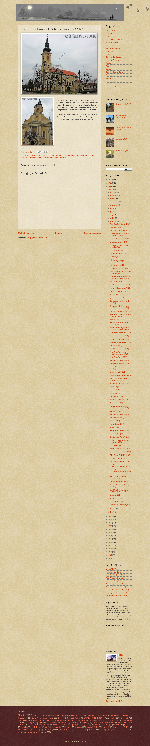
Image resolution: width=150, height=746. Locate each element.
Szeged (84, 723)
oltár (127, 727)
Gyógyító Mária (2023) (117, 319)
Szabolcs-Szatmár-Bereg (114, 72)
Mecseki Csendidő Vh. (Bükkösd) (117, 590)
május (112, 215)
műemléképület (93, 727)
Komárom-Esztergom (113, 60)
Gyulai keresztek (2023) (118, 372)
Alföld (21, 715)
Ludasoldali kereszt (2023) (119, 242)
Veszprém (109, 78)
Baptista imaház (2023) (118, 291)
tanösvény (64, 730)
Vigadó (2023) (114, 427)
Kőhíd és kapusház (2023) (119, 482)
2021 (110, 519)
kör (45, 727)
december (113, 192)
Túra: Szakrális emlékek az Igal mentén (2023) (120, 272)
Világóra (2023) (115, 390)
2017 (110, 532)
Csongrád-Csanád (112, 42)
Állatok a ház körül (32, 732)
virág (126, 730)
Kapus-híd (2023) (115, 387)
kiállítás (116, 725)
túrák (108, 730)
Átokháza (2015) (121, 139)
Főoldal (58, 233)
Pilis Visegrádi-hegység (32, 723)
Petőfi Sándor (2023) (117, 418)
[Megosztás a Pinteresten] (47, 152)
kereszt (39, 155)
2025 (110, 183)
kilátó (107, 725)
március (113, 221)
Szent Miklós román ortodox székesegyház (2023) (119, 491)
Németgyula (72, 155)
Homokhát (124, 718)
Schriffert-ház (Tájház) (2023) (120, 437)
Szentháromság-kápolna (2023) (120, 383)
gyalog (74, 725)
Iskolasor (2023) (115, 227)
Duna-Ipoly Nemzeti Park (68, 718)
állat (44, 732)
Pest (107, 66)
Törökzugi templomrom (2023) (120, 461)
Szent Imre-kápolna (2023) (119, 268)
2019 (110, 526)
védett (20, 732)
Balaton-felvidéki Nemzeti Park (71, 715)
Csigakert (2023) (115, 495)
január (112, 512)
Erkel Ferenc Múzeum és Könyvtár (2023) (118, 477)
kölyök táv (36, 727)
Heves (108, 54)
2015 (110, 539)
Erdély (113, 718)
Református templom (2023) (119, 336)
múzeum (78, 727)
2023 (110, 189)
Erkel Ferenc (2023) (116, 396)
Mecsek (98, 720)
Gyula (34, 155)
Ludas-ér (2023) (115, 257)
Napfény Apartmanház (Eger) (116, 587)
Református (62, 723)
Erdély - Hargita (111, 87)
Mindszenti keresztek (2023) (119, 239)
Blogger (83, 741)
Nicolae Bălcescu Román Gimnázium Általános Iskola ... (120, 471)
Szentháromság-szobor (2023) (120, 285)
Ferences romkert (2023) (118, 458)
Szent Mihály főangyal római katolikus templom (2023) (119, 328)
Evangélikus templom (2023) (119, 364)
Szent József (54, 157)
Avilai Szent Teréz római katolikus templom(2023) (119, 353)
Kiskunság (22, 720)
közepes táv (57, 727)
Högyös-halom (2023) (117, 265)
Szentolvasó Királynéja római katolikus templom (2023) (120, 307)
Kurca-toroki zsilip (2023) (118, 230)
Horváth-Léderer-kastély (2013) (121, 116)
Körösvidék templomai (59, 155)
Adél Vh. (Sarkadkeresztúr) (115, 578)
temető (76, 730)
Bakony (53, 715)
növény (117, 727)
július (112, 208)
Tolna (108, 75)
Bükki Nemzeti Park (120, 715)
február (112, 509)
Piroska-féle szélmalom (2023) (120, 339)
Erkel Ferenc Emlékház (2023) (120, 455)
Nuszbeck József (83, 155)
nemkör (107, 727)
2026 (110, 180)
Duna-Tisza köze (93, 717)
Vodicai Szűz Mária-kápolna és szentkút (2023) (120, 315)
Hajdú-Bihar (110, 51)
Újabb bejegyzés (26, 233)
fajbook (54, 725)
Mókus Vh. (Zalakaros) (114, 572)
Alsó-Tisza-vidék (39, 715)
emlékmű (42, 725)
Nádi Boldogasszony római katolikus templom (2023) (119, 407)
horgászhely (86, 725)
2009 (110, 558)
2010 (110, 555)
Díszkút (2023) (115, 421)
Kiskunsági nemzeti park (40, 720)
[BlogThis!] (40, 152)
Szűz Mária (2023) (116, 282)
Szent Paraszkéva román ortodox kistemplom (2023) (120, 465)
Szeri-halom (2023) (116, 250)
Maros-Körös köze (84, 720)
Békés (108, 36)
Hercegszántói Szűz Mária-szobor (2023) (119, 323)
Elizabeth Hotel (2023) (117, 501)
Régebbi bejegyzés (92, 233)
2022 (110, 516)
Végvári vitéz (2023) (116, 498)
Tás (121, 655)
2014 (110, 542)
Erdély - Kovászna (112, 90)
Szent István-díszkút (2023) (119, 349)
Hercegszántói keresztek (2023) (120, 311)
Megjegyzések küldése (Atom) (37, 238)
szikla (37, 730)
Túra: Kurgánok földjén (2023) (120, 224)
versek (118, 730)
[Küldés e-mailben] (38, 152)
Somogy (109, 69)
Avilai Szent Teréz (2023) (118, 357)
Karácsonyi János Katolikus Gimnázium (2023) (119, 379)
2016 (110, 536)
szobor (47, 729)
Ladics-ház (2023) (116, 393)
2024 (110, 186)
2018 (110, 529)
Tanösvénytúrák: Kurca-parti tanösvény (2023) (119, 234)
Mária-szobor (111, 720)
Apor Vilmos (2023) (116, 403)
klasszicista (47, 155)
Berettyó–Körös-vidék (93, 715)
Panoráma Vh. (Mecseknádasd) (117, 575)
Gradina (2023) (115, 294)
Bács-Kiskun (110, 30)
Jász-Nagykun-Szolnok (114, 57)
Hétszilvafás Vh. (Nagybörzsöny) (117, 596)
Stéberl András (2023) (117, 434)
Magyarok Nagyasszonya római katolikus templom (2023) (120, 277)
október (113, 199)
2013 (110, 545)
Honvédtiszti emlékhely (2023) (120, 505)
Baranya (109, 33)
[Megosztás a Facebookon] (44, 152)
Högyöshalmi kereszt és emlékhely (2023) (118, 261)
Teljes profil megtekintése (114, 701)
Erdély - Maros (111, 93)
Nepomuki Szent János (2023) (120, 288)
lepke (68, 727)
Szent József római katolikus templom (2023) (120, 441)
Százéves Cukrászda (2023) (119, 400)
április (112, 218)
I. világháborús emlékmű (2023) (120, 333)
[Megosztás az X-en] (42, 152)
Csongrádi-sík (22, 718)
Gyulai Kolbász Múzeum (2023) (120, 375)
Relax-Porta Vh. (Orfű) (113, 581)
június (112, 212)
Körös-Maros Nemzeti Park (64, 720)
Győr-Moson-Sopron (113, 48)
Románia (74, 723)
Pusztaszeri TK (49, 722)
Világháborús (123, 723)
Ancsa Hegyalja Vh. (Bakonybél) (117, 584)
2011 (110, 552)
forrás (64, 725)
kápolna (25, 727)
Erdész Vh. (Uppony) (113, 569)
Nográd (108, 63)
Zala (107, 81)
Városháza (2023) (116, 346)
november (113, 195)
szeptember (114, 202)
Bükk (106, 715)
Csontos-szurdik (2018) (123, 104)
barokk (29, 155)
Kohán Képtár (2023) (117, 424)
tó (101, 730)
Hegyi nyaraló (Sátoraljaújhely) (116, 593)
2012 (110, 548)
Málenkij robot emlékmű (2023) (120, 452)
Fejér (107, 45)
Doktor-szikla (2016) (122, 151)
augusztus (114, 205)
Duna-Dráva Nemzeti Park (42, 718)
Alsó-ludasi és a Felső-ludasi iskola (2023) (119, 246)
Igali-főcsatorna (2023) (117, 298)
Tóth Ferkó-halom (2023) (118, 253)
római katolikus (23, 730)
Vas (107, 84)
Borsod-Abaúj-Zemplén (114, 39)
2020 (110, 523)
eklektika (31, 725)
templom (63, 157)
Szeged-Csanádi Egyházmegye (38, 157)
